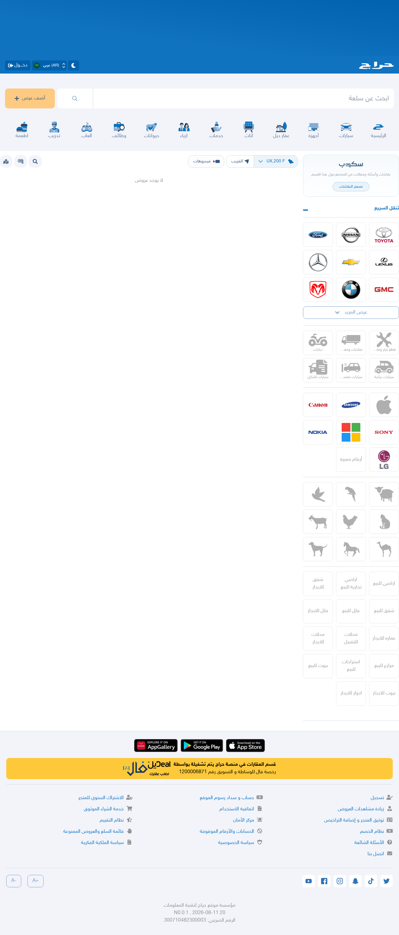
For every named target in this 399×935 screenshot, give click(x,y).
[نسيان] (351, 235)
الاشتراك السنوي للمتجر (101, 798)
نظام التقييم (112, 820)
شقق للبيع (384, 611)
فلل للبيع (351, 611)
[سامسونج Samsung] (351, 405)
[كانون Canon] (318, 405)
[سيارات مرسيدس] (318, 262)
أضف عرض (33, 98)
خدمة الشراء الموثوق (104, 809)
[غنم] (384, 494)
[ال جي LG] (384, 460)
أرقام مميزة (351, 460)
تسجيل (377, 798)
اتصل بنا (376, 854)
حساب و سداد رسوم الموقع (227, 798)
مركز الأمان (243, 820)
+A (35, 881)
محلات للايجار (317, 638)
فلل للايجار (318, 611)
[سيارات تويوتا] (384, 235)
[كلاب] (318, 549)
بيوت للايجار (384, 693)
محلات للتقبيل (351, 638)
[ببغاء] (351, 494)
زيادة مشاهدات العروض (361, 809)
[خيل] (351, 549)
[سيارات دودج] (318, 289)
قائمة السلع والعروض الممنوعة (93, 832)
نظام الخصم (372, 832)
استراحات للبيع (351, 666)
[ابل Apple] (384, 405)
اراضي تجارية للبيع (351, 583)
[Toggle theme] (73, 65)
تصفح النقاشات (351, 187)
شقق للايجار (318, 583)
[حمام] (318, 494)
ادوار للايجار (351, 693)
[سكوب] (20, 161)
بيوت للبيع (318, 666)
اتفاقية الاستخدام (236, 809)
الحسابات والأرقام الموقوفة (227, 832)
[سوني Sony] (384, 432)
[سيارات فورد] (318, 235)
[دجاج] (351, 522)
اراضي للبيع (384, 584)
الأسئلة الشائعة (369, 843)
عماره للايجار (384, 638)
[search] (74, 98)
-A (13, 881)
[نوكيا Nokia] (318, 432)
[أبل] (384, 549)
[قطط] (384, 522)
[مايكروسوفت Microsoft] (351, 432)
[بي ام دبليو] (351, 289)
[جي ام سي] (384, 289)
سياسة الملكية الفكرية (102, 843)
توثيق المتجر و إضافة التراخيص (354, 820)
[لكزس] (384, 262)
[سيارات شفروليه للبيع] (351, 262)
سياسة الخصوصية (236, 843)
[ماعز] (318, 522)
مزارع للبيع (384, 666)
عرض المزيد (355, 312)
